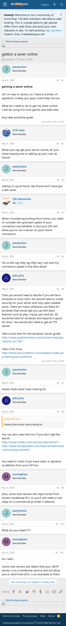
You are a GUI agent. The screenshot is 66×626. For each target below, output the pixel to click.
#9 (62, 487)
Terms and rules (11, 616)
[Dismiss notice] (60, 15)
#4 (62, 212)
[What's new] (54, 4)
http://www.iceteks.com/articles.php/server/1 (30, 442)
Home (51, 616)
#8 (62, 411)
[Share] (58, 80)
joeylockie (9, 59)
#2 (62, 143)
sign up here (53, 30)
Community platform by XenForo (32, 622)
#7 (62, 382)
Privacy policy (30, 616)
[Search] (61, 4)
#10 (62, 524)
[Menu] (5, 4)
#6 (62, 288)
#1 (62, 80)
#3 (62, 179)
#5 (62, 256)
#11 (62, 552)
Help (42, 616)
